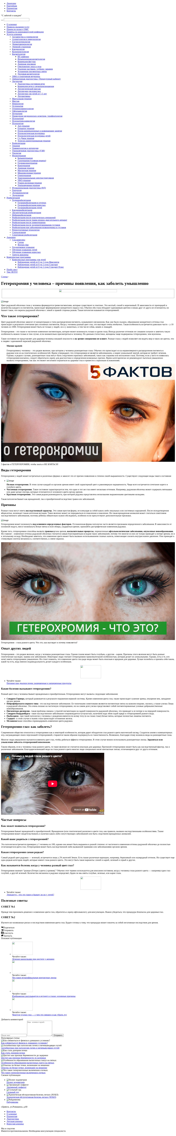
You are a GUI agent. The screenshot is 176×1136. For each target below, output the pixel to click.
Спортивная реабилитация (24, 235)
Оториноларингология (23, 108)
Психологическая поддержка (31, 133)
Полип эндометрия (15, 1082)
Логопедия (17, 81)
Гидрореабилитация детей (30, 207)
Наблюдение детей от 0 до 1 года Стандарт (38, 264)
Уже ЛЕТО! (12, 272)
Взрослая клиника (15, 1124)
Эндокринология (20, 193)
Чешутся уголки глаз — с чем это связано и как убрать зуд (39, 1015)
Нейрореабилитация (21, 215)
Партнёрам (12, 6)
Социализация (19, 232)
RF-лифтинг (23, 56)
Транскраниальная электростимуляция (36, 178)
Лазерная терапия (26, 168)
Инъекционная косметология (31, 59)
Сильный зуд (13, 1092)
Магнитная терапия (27, 170)
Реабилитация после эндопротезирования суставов (36, 225)
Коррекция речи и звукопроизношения (36, 86)
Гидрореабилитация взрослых (32, 205)
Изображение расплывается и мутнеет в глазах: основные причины (43, 996)
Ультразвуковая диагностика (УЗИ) (28, 151)
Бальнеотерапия (25, 158)
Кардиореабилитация (22, 210)
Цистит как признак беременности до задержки (23, 1058)
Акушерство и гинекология (25, 37)
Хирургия (16, 190)
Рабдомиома (12, 1102)
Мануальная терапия (21, 99)
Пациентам (12, 8)
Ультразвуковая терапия (29, 185)
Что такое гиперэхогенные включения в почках (23, 1072)
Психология (17, 123)
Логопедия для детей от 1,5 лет (32, 94)
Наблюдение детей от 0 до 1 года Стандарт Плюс (41, 267)
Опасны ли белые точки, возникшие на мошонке (24, 1068)
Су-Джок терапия (26, 138)
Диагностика (13, 1119)
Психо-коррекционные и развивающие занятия (40, 131)
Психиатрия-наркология (23, 121)
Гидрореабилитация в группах (32, 203)
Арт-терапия (23, 126)
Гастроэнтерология (21, 42)
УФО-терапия (24, 180)
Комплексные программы (19, 257)
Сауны (21, 242)
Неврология (17, 103)
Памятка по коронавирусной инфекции (25, 32)
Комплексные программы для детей (29, 259)
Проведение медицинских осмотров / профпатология (37, 116)
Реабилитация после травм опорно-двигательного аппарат (39, 220)
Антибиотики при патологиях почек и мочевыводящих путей (30, 1048)
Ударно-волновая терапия (30, 183)
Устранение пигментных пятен (32, 71)
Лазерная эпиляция (27, 64)
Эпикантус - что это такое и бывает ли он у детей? (30, 895)
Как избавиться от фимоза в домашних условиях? (24, 1043)
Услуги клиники (14, 34)
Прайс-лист (12, 269)
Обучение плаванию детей (24, 250)
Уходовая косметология (28, 74)
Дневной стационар (21, 47)
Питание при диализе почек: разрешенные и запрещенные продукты (39, 683)
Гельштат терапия (26, 128)
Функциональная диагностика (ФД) (29, 188)
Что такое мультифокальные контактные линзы (34, 977)
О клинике (12, 24)
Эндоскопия (18, 195)
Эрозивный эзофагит (16, 1087)
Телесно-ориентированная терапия (34, 141)
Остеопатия (17, 106)
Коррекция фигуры (27, 61)
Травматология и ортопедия (25, 148)
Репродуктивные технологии (26, 230)
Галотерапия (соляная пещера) (32, 160)
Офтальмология (19, 111)
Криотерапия (24, 165)
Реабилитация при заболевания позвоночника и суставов (39, 227)
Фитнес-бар (23, 245)
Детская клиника (15, 1121)
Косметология (18, 54)
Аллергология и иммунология (26, 39)
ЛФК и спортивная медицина (26, 76)
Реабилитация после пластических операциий (34, 217)
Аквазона (11, 237)
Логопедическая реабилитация (26, 212)
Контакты (11, 11)
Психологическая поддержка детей (34, 136)
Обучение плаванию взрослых (26, 252)
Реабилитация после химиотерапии (29, 222)
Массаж (15, 101)
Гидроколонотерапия (27, 163)
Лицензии (11, 3)
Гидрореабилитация (21, 200)
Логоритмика (24, 96)
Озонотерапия (24, 175)
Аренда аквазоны (20, 254)
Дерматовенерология (22, 44)
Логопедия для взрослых (29, 91)
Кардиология (18, 49)
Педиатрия (17, 113)
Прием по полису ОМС (18, 29)
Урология (16, 153)
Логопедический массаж (29, 89)
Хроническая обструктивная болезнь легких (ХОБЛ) (31, 1097)
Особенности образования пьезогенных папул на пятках (27, 1063)
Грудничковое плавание (23, 247)
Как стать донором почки (13, 1053)
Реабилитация (18, 143)
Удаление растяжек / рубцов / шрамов (35, 69)
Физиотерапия (19, 155)
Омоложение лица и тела (29, 66)
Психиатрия (18, 118)
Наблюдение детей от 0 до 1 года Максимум (38, 262)
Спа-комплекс (18, 240)
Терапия (16, 146)
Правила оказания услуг (18, 27)
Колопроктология (20, 51)
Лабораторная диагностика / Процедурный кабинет (36, 79)
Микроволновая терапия (29, 173)
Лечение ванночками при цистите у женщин (33, 959)
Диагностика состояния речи (31, 84)
